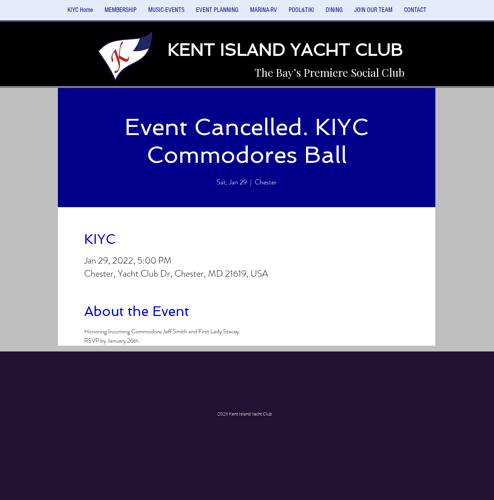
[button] (166, 12)
